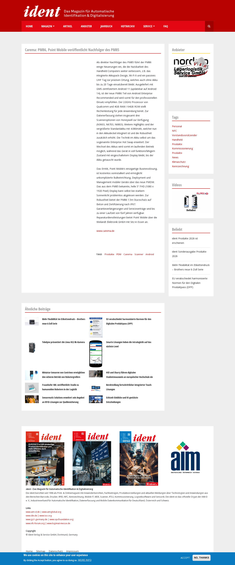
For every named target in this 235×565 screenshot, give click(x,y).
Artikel (67, 26)
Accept (185, 557)
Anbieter (86, 26)
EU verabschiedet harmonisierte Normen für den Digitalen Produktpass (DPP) (189, 283)
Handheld (177, 139)
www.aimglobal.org (51, 511)
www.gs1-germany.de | (38, 519)
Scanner (139, 254)
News (175, 157)
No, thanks (201, 557)
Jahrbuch (106, 26)
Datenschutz (56, 551)
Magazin (46, 26)
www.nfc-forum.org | (36, 523)
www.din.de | (32, 515)
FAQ (165, 26)
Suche (209, 26)
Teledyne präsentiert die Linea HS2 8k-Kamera (63, 342)
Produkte (109, 254)
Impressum (72, 551)
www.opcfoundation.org (61, 519)
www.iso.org (45, 515)
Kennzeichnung (180, 166)
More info (85, 560)
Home (29, 26)
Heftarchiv (128, 26)
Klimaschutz (178, 161)
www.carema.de (105, 230)
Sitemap (40, 551)
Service (147, 26)
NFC (174, 130)
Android (150, 254)
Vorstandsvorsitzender (184, 135)
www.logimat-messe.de (58, 523)
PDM (118, 254)
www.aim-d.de (33, 511)
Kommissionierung (182, 148)
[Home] (68, 11)
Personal (177, 126)
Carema (128, 254)
